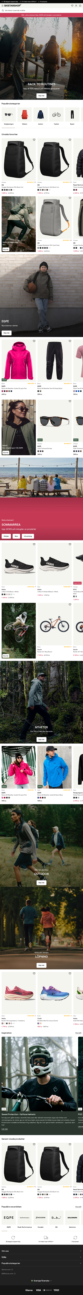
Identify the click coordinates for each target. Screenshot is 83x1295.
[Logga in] (76, 6)
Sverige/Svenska (41, 1281)
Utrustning (28, 536)
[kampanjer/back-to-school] (41, 58)
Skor (16, 536)
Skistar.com (6, 1269)
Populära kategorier (11, 1263)
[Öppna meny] (2, 5)
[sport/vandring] (41, 845)
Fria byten (43, 1)
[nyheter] (41, 702)
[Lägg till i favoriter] (34, 140)
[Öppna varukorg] (80, 6)
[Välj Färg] (2, 190)
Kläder (6, 536)
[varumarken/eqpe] (41, 295)
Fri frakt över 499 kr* (29, 1)
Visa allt (78, 1033)
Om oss (5, 1251)
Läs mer (5, 1129)
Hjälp (4, 1257)
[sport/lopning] (41, 928)
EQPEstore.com (7, 1273)
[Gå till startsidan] (12, 5)
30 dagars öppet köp (11, 1)
